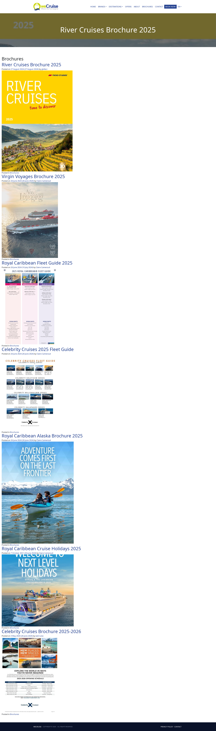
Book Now (170, 6)
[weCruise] (45, 6)
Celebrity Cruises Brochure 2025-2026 (41, 631)
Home (93, 6)
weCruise (39, 636)
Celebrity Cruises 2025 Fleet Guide (38, 349)
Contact (159, 6)
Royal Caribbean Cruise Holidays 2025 (41, 548)
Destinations (115, 6)
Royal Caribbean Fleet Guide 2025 (37, 263)
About (137, 6)
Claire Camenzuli (44, 181)
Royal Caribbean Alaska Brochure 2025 (42, 436)
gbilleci (44, 69)
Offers (128, 6)
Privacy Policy (167, 727)
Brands (101, 6)
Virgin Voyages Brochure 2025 (33, 176)
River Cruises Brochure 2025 (31, 64)
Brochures (147, 6)
